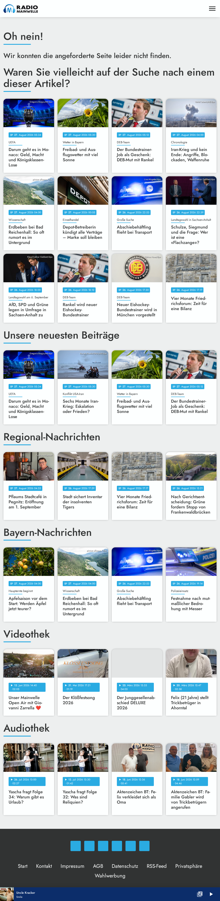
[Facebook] (89, 846)
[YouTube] (117, 846)
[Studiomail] (130, 846)
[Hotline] (144, 846)
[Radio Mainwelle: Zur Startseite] (104, 8)
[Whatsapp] (75, 846)
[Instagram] (103, 846)
